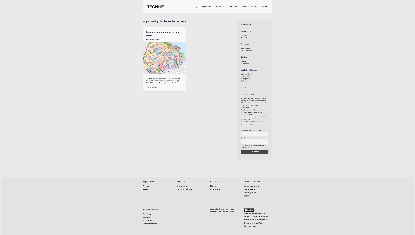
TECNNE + (265, 7)
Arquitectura (206, 7)
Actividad (149, 39)
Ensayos (244, 35)
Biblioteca (220, 7)
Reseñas (244, 37)
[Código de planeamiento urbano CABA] (164, 58)
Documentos (245, 48)
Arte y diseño (245, 63)
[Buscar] (196, 7)
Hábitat (243, 61)
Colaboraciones (150, 223)
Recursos (147, 217)
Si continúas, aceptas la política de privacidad (254, 147)
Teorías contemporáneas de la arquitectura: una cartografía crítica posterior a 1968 (253, 112)
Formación (148, 220)
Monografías (245, 79)
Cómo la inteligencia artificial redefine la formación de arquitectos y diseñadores (254, 105)
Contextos (233, 7)
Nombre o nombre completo (251, 130)
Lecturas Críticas (247, 50)
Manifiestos (245, 76)
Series (243, 81)
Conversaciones (246, 74)
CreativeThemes (227, 211)
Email (243, 138)
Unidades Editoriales (250, 7)
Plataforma (155, 39)
